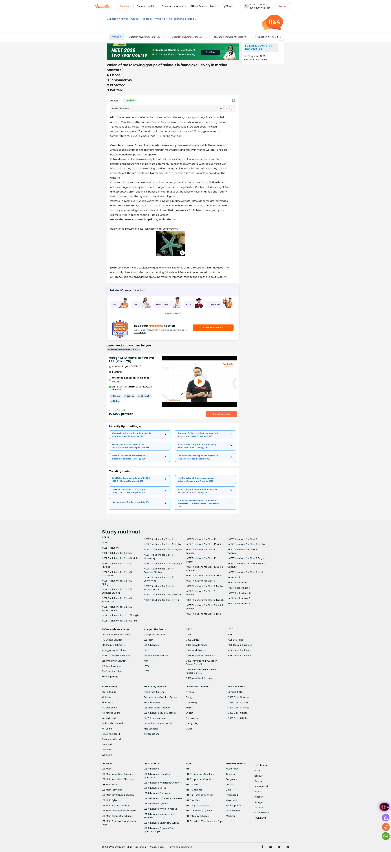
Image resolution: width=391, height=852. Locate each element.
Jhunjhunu (260, 817)
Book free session (213, 327)
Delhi (228, 789)
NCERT (105, 542)
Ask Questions (151, 733)
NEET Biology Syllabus (197, 816)
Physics (190, 691)
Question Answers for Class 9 (272, 36)
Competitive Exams (154, 634)
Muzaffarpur (232, 768)
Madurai (230, 816)
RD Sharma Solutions (113, 645)
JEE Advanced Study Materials (160, 712)
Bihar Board (108, 702)
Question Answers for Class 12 (144, 36)
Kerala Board (109, 718)
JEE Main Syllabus (111, 800)
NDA (146, 660)
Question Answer (117, 19)
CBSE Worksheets (195, 650)
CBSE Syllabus (193, 639)
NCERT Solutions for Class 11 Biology (163, 563)
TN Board (107, 744)
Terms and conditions (180, 846)
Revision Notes (236, 691)
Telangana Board (111, 739)
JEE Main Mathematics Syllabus (119, 810)
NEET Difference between (200, 794)
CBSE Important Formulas (200, 678)
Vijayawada (232, 800)
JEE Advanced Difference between (163, 798)
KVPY (146, 666)
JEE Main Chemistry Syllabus (117, 816)
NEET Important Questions (200, 774)
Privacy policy (157, 846)
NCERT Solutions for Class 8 (243, 539)
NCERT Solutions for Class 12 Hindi (120, 620)
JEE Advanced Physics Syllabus (160, 808)
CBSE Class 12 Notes (238, 697)
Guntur (258, 781)
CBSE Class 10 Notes (238, 707)
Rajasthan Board (111, 733)
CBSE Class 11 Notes (238, 702)
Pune (257, 770)
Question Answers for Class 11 (187, 36)
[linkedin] (270, 847)
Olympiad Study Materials (158, 723)
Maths (189, 707)
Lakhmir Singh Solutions (115, 660)
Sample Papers (152, 702)
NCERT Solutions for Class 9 (201, 580)
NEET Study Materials (155, 718)
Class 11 (136, 19)
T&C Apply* (140, 332)
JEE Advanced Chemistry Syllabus (162, 822)
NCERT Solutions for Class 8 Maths (246, 544)
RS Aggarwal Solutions (114, 650)
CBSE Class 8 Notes (238, 718)
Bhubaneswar (261, 812)
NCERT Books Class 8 (239, 603)
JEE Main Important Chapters (118, 779)
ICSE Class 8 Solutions (239, 655)
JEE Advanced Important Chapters (163, 782)
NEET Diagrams (194, 789)
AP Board (107, 697)
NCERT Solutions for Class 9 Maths (204, 586)
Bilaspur (258, 796)
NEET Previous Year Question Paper (205, 821)
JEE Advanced (151, 645)
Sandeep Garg (110, 676)
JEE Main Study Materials (157, 707)
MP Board (107, 728)
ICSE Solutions (235, 639)
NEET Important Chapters (200, 779)
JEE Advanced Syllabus (156, 803)
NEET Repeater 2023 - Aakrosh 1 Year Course (255, 58)
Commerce (192, 718)
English (189, 712)
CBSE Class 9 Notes (238, 712)
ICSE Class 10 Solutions (240, 645)
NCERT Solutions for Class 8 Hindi (245, 572)
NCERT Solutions (110, 547)
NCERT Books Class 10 (239, 593)
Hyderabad (232, 794)
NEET (146, 650)
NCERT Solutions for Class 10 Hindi (204, 575)
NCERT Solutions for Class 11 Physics (163, 549)
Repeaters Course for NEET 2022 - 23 (258, 47)
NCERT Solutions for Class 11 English (163, 594)
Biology (148, 19)
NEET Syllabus (193, 800)
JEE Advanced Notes (155, 787)
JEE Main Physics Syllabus (115, 805)
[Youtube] (288, 847)
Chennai (230, 774)
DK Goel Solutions (111, 666)
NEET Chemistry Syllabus (199, 810)
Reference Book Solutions (116, 634)
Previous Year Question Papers (160, 697)
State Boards (109, 691)
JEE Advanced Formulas (157, 793)
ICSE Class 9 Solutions (239, 650)
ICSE (230, 634)
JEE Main (148, 639)
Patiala (229, 784)
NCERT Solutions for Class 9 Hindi (203, 613)
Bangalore (231, 779)
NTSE (146, 671)
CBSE (188, 634)
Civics (189, 728)
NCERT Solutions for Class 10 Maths (205, 544)
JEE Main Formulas (112, 789)
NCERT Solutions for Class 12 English (121, 615)
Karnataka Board (111, 712)
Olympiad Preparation (156, 655)
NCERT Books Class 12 (239, 582)
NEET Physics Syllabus (197, 805)
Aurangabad (261, 786)
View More (171, 313)
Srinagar (258, 802)
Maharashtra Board (112, 723)
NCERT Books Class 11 (239, 587)
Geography (192, 723)
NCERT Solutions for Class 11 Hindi (161, 600)
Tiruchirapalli (233, 810)
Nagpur (258, 775)
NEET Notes (192, 784)
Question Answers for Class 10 (230, 36)
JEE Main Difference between (118, 794)
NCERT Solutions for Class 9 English (205, 600)
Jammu (258, 807)
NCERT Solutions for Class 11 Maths (162, 544)
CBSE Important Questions (200, 655)
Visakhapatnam (234, 805)
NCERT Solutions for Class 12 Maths (121, 558)
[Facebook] (262, 847)
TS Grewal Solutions (112, 671)
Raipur (257, 791)
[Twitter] (279, 847)
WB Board (107, 755)
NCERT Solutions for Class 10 (201, 539)
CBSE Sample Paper (196, 645)
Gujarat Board (109, 707)
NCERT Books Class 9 (239, 598)
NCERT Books (235, 577)
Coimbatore (261, 765)
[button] (119, 304)
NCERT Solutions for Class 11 (159, 539)
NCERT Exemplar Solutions (116, 655)
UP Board (107, 749)
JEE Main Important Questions (118, 774)
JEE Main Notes (110, 784)
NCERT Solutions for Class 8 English (247, 558)
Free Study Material (154, 691)
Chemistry (191, 702)
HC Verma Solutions (113, 639)
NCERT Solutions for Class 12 (117, 553)
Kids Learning (151, 728)
